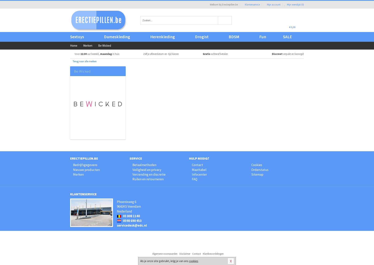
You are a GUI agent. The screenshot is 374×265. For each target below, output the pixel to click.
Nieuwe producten (86, 170)
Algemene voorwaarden (164, 253)
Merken (78, 174)
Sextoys (77, 36)
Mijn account (273, 4)
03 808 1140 (131, 216)
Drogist (202, 36)
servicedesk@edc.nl (132, 225)
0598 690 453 (132, 221)
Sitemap (257, 174)
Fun (262, 36)
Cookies (256, 165)
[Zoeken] (225, 20)
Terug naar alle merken (84, 61)
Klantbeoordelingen (213, 253)
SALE (287, 36)
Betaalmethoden (144, 165)
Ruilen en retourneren (148, 179)
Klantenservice (252, 4)
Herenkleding (162, 36)
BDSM (234, 36)
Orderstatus (259, 170)
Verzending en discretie (149, 174)
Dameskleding (117, 36)
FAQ (194, 179)
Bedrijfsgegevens (85, 165)
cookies (193, 261)
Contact (197, 165)
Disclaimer (184, 253)
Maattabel (199, 170)
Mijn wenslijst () (295, 4)
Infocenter (199, 174)
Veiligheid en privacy (146, 170)
